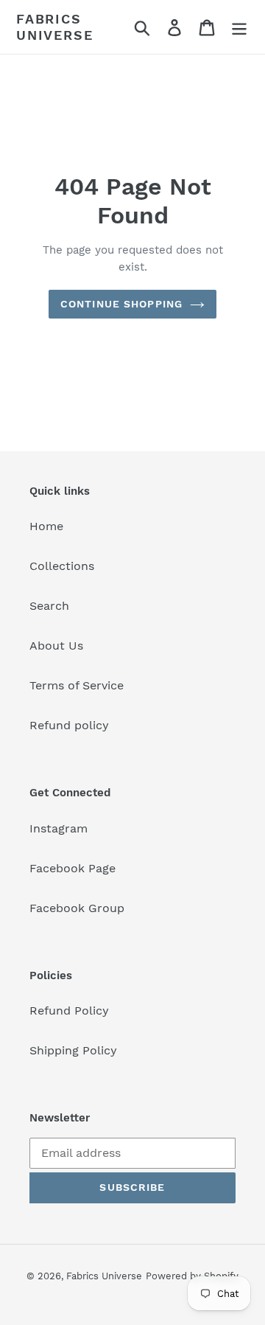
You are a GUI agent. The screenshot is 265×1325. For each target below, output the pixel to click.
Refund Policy (69, 1011)
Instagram (58, 828)
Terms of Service (76, 685)
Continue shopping (121, 304)
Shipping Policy (73, 1050)
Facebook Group (76, 908)
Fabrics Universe (54, 27)
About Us (56, 646)
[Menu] (239, 27)
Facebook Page (72, 868)
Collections (61, 566)
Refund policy (69, 725)
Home (46, 526)
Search (49, 606)
